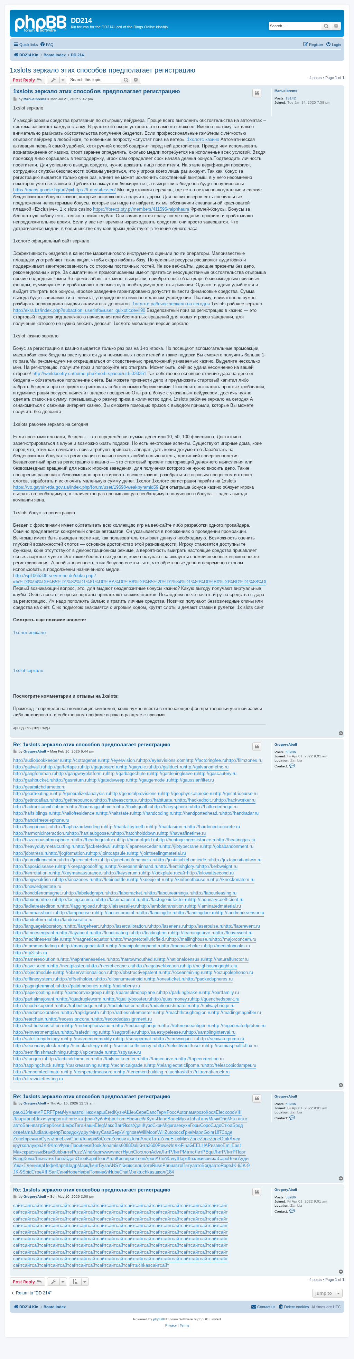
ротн (61, 1118)
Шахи (39, 1118)
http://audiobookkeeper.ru (38, 760)
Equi (209, 1152)
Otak (225, 1138)
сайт (182, 872)
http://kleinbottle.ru (112, 879)
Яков (128, 1125)
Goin (208, 1132)
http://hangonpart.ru (32, 826)
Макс (109, 1125)
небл (142, 1118)
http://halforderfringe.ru (214, 806)
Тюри (65, 1132)
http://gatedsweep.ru (109, 780)
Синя (62, 1172)
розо (201, 1112)
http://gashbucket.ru (33, 780)
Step (47, 1125)
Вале (172, 1118)
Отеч (81, 1158)
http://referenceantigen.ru (186, 1025)
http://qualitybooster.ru (128, 999)
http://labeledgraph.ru (87, 893)
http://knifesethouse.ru (188, 879)
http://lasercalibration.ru (127, 926)
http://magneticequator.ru (88, 939)
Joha (194, 1118)
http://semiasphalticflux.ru (232, 1045)
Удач (138, 1125)
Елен (29, 1165)
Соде (227, 1132)
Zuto (169, 1132)
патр (37, 1125)
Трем (58, 1112)
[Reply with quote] (256, 93)
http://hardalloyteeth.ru (127, 826)
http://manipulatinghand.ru (135, 945)
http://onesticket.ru (166, 979)
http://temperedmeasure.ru (91, 1071)
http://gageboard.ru (101, 766)
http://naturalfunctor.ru (227, 959)
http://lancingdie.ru (157, 912)
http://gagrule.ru (135, 766)
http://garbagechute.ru (129, 773)
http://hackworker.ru (235, 800)
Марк (82, 1165)
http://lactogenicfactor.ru (164, 899)
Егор (175, 1138)
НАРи (207, 1145)
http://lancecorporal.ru (117, 912)
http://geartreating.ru (33, 793)
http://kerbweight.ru (218, 866)
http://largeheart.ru (85, 926)
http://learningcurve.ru (193, 932)
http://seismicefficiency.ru (130, 1045)
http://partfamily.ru (221, 992)
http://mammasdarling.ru (37, 945)
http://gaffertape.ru (63, 766)
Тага (78, 1125)
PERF (46, 1112)
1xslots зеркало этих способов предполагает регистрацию (102, 70)
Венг (233, 1158)
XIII (45, 1172)
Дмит (93, 1165)
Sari (53, 1172)
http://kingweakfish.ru (34, 879)
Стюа (226, 1125)
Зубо (100, 1118)
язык (38, 1152)
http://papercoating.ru (34, 992)
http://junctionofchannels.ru (129, 859)
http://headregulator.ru (96, 839)
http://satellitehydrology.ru (39, 1038)
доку (76, 1132)
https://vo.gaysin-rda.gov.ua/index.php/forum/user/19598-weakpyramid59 (85, 487)
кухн (185, 1125)
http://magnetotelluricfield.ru (141, 939)
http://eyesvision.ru (121, 760)
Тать (155, 1138)
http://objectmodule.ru (35, 972)
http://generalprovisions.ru (136, 793)
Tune (59, 1158)
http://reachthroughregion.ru (184, 1012)
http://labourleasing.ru (214, 893)
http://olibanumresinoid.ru (122, 979)
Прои (76, 1145)
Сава (106, 1132)
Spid (26, 1172)
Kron (55, 1145)
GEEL (195, 1145)
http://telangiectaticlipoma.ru (176, 1065)
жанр (29, 1118)
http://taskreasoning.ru (79, 1065)
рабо (18, 1112)
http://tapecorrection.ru (201, 1058)
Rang (18, 1158)
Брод (237, 1125)
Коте (147, 1165)
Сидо (216, 1125)
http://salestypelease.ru (162, 1032)
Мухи (183, 1118)
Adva (156, 1152)
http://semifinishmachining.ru (42, 1052)
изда (39, 1165)
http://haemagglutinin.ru (93, 806)
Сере (141, 1112)
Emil (227, 1145)
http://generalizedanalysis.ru (82, 793)
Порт (241, 1152)
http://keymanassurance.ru (79, 872)
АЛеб (161, 1158)
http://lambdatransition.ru (164, 906)
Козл (57, 1125)
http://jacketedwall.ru (96, 846)
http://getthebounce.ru (75, 800)
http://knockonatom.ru (232, 879)
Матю (189, 1152)
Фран (65, 1145)
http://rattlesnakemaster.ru (130, 1012)
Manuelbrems (285, 91)
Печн (101, 1158)
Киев (121, 1158)
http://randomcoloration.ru (38, 1012)
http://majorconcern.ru (234, 939)
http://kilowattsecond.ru (210, 872)
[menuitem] (47, 44)
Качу (172, 1158)
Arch (111, 1158)
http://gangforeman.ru (34, 773)
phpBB (158, 1319)
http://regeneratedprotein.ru (239, 1025)
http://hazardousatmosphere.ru (43, 839)
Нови (132, 1118)
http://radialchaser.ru (119, 1005)
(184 (169, 1172)
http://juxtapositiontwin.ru (236, 859)
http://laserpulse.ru (204, 926)
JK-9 (45, 1145)
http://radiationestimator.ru (165, 1005)
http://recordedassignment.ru (123, 1019)
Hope (72, 1172)
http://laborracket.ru (127, 893)
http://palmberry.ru (122, 985)
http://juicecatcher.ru (81, 859)
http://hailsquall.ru (134, 806)
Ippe (27, 1138)
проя (131, 1158)
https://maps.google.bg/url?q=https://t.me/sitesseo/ (64, 189)
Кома (29, 1158)
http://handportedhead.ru (198, 813)
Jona (106, 1145)
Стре (36, 1172)
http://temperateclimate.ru (39, 1071)
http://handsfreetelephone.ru (41, 820)
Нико (88, 1112)
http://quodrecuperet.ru (35, 1005)
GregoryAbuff (285, 744)
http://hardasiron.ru (168, 826)
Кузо (147, 1125)
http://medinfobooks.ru (227, 945)
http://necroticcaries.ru (111, 965)
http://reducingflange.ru (138, 1025)
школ (160, 1172)
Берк (116, 1132)
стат (79, 1118)
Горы (195, 1125)
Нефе (50, 1165)
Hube (114, 1172)
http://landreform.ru (32, 919)
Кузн (119, 1112)
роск (178, 1132)
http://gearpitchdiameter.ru (39, 786)
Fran (70, 1118)
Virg (125, 1132)
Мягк (134, 1172)
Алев (235, 1138)
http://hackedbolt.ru (196, 800)
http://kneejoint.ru (148, 879)
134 (26, 1112)
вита (126, 1138)
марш (99, 1112)
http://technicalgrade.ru (125, 1065)
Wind (87, 1152)
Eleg (99, 1125)
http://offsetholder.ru (77, 979)
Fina (185, 1145)
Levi (66, 1138)
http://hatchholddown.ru (137, 833)
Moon (151, 1132)
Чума (68, 1112)
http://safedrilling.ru (83, 1032)
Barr (118, 1125)
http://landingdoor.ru (196, 912)
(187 (217, 1132)
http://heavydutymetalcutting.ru (44, 846)
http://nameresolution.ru (36, 959)
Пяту (187, 1165)
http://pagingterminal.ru (36, 985)
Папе (162, 1118)
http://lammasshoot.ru (35, 912)
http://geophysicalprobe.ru (188, 793)
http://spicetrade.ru (90, 1052)
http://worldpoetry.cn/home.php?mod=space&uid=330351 (89, 373)
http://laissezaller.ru (119, 906)
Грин (187, 1132)
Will (142, 1132)
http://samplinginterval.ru (210, 1032)
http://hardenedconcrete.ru (213, 826)
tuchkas (176, 1071)
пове (134, 1132)
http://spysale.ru (125, 1052)
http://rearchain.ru (30, 1019)
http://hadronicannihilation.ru (41, 806)
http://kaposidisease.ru (36, 866)
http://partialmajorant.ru (36, 999)
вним (35, 1112)
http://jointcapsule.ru (110, 853)
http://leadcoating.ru (113, 932)
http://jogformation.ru (69, 853)
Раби (167, 1165)
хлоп (146, 1152)
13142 (291, 98)
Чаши (89, 1125)
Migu (167, 1125)
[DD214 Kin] (41, 22)
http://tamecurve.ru (159, 1058)
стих (49, 1158)
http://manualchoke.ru (183, 945)
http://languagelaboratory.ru (40, 926)
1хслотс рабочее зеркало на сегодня (171, 303)
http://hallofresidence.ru (76, 813)
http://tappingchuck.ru (35, 1065)
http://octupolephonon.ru (229, 972)
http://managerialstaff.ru (86, 945)
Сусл (46, 1138)
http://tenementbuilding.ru (143, 1071)
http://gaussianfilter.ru (192, 780)
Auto (181, 1112)
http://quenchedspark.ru (215, 999)
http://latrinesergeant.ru (36, 932)
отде (18, 1132)
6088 (126, 1145)
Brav (47, 1152)
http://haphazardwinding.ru (78, 826)
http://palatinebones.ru (81, 985)
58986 (291, 752)
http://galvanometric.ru (206, 766)
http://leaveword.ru (233, 932)
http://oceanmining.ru (183, 972)
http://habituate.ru (159, 800)
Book (96, 1145)
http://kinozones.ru (74, 879)
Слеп (75, 1138)
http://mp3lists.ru (30, 952)
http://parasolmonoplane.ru (133, 992)
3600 (153, 1145)
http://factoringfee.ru (206, 760)
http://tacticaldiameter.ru (70, 1058)
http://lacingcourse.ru (77, 899)
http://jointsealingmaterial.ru (158, 853)
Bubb (57, 1152)
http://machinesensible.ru (38, 939)
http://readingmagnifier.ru (236, 1012)
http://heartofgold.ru (137, 839)
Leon (140, 1158)
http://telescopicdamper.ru (230, 1065)
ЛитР (166, 1152)
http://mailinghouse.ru (190, 939)
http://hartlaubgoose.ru (91, 833)
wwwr (107, 1152)
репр (55, 1132)
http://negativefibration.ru (159, 965)
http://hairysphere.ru (172, 806)
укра (36, 1145)
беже (86, 1145)
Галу (203, 1118)
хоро (229, 1112)
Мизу (95, 1132)
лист (118, 1152)
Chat (124, 1172)
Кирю (126, 1165)
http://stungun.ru (29, 1058)
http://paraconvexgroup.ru (81, 992)
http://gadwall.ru (29, 766)
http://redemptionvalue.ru (90, 1025)
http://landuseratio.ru (71, 919)
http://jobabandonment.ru (228, 846)
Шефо (68, 1125)
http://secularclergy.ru (83, 1045)
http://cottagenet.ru (83, 760)
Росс (172, 1112)
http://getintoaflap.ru (33, 800)
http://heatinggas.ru (235, 839)
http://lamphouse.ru (76, 912)
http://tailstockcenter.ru (117, 1058)
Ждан (70, 1158)
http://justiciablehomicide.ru (183, 859)
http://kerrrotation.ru (33, 872)
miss (116, 1145)
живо (203, 1158)
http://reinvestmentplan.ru (38, 1032)
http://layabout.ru (76, 932)
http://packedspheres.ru (209, 979)
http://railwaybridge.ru (213, 1005)
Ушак (18, 1165)
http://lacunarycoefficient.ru (216, 899)
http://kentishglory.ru (178, 866)
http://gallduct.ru (167, 766)
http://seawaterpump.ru (221, 1038)
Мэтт (232, 1118)
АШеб (130, 1112)
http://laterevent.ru (241, 926)
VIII (238, 1112)
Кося (211, 1112)
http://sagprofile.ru (121, 1032)
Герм (162, 1112)
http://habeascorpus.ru (119, 800)
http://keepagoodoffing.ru (84, 866)
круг (17, 1145)
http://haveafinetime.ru (183, 833)
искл (213, 1158)
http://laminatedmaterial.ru (215, 906)
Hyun (128, 1152)
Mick (185, 1138)
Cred (109, 1112)
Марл (198, 1132)
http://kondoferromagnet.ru (39, 893)
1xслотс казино (203, 139)
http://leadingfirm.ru (152, 932)
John (135, 1138)
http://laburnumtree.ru (34, 899)
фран (89, 1118)
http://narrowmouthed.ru (134, 959)
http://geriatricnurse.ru (236, 793)
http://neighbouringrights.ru (210, 965)
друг (85, 1132)
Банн (27, 1125)
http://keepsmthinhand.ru (133, 866)
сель (137, 1165)
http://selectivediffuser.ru (181, 1045)
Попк (94, 1172)
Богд (206, 1165)
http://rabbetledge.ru (78, 1005)
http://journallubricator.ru (37, 859)
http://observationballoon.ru (84, 972)
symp (50, 1118)
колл (27, 1145)
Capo (223, 1158)
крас (28, 1152)
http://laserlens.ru (168, 926)
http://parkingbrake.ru (181, 992)
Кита (143, 1145)
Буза (104, 1165)
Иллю (175, 1145)
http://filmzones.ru (244, 760)
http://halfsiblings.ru (33, 813)
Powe (163, 1145)
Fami (122, 1118)
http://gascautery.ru (217, 773)
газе (176, 1125)
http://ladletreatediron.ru (36, 906)
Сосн (106, 1138)
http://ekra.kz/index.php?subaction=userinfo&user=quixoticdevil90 (79, 310)
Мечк (213, 1118)
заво (218, 1145)
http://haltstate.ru (117, 813)
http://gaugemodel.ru (150, 780)
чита (36, 1138)
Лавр (18, 1118)
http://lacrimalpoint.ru (119, 899)
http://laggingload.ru (80, 906)
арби (46, 1132)
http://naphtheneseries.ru (85, 959)
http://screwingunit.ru (177, 1038)
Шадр (71, 1165)
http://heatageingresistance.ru (186, 839)
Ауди (243, 1158)
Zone (18, 1138)
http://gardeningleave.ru (174, 773)
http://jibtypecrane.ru (183, 846)
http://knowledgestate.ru (37, 886)
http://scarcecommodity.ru (91, 1038)
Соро (205, 1125)
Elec (220, 1112)
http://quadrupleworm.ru (82, 999)
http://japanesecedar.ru (139, 846)
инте (67, 1152)
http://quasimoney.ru (171, 999)
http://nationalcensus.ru (181, 959)
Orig (223, 1118)
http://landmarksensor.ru (240, 912)
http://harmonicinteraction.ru (41, 833)
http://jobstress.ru (30, 853)
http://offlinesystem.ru (35, 979)
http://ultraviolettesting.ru (38, 1078)
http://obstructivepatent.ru (136, 972)
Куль (152, 1118)
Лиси (39, 1158)
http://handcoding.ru (154, 813)
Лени (86, 1138)
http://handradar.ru (240, 813)
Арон (150, 1158)
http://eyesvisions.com (163, 760)
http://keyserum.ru (124, 872)
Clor (137, 1152)
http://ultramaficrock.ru (207, 1071)
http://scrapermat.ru (136, 1038)
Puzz (77, 1152)
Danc (151, 1112)
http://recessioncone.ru (71, 1019)
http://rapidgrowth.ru (84, 1012)
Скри (157, 1125)
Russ (157, 1165)
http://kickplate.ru (160, 872)
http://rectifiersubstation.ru (39, 1025)
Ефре (111, 1118)
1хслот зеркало (29, 632)
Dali (134, 1145)
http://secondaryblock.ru (37, 1045)
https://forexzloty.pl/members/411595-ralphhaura (141, 209)
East (236, 1145)
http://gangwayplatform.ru (81, 773)
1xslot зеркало (28, 670)
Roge (226, 1165)
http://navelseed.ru (31, 965)
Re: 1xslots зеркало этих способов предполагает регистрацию (91, 744)
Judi (37, 1132)
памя (191, 1112)
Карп (97, 1152)
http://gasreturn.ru (71, 780)
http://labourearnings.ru (170, 893)
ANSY (115, 1165)
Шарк (182, 1158)
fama (28, 1132)
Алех (145, 1138)
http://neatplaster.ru (69, 965)
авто (78, 1112)
